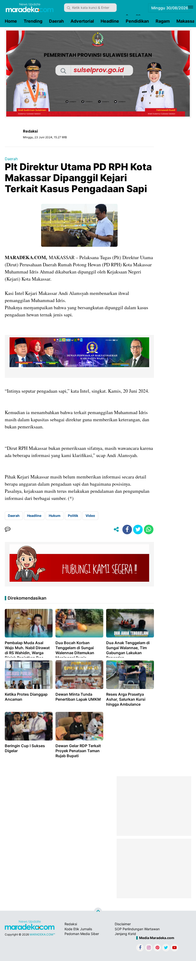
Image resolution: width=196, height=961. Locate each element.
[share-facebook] (127, 529)
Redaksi (71, 924)
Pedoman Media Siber (82, 934)
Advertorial (82, 21)
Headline (110, 21)
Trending (33, 21)
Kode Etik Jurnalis (78, 929)
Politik (73, 516)
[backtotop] (98, 912)
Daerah (56, 21)
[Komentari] (8, 529)
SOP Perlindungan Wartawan (137, 929)
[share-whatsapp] (148, 529)
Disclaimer (123, 924)
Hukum (54, 516)
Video (90, 516)
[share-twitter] (138, 529)
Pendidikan (137, 21)
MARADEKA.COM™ (42, 934)
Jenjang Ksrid (125, 934)
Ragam (163, 21)
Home (11, 21)
